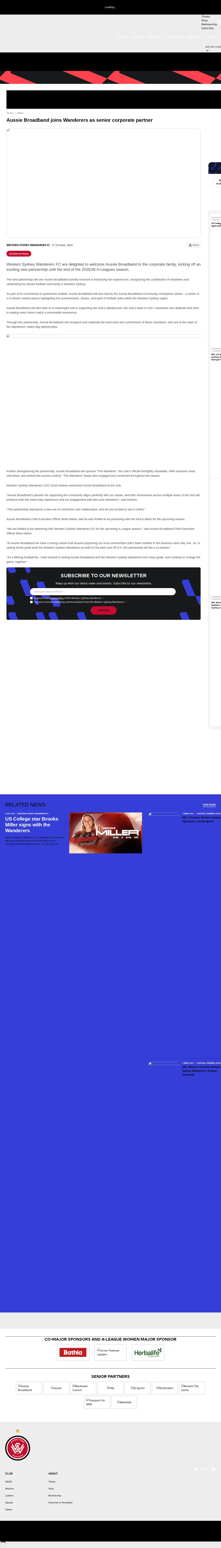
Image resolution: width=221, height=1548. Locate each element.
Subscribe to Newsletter (60, 1502)
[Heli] (110, 1388)
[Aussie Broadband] (29, 1388)
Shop (51, 1488)
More (212, 37)
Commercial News (19, 253)
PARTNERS (154, 37)
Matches (9, 1488)
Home (9, 112)
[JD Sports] (137, 1388)
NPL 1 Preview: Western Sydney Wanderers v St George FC (201, 819)
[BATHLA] (73, 1352)
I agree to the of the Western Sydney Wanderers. (69, 598)
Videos (8, 1509)
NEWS (120, 37)
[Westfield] (124, 1402)
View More (209, 804)
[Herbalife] (148, 1352)
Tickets (51, 1481)
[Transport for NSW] (97, 1402)
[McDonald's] (165, 1388)
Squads (9, 1502)
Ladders (9, 1495)
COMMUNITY (194, 37)
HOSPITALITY (174, 37)
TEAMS (136, 37)
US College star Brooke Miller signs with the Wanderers (31, 824)
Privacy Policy (56, 598)
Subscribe (103, 610)
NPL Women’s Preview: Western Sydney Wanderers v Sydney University (201, 1071)
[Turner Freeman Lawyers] (110, 1352)
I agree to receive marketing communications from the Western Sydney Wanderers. (80, 601)
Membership (54, 1495)
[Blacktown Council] (83, 1388)
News (20, 112)
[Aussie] (56, 1388)
